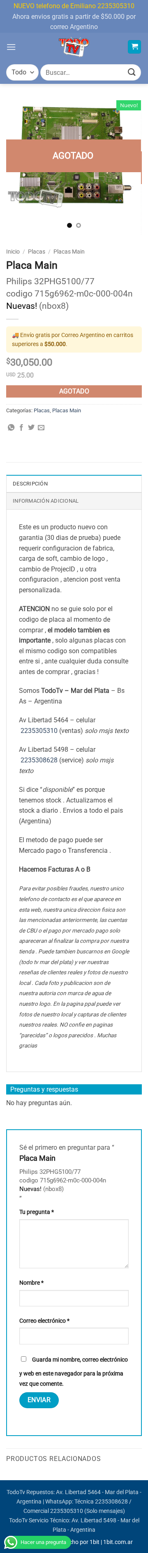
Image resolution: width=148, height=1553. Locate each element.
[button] (11, 47)
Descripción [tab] (30, 484)
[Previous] (19, 167)
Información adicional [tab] (46, 501)
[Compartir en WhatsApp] (11, 428)
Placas (36, 251)
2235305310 (39, 731)
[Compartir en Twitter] (31, 428)
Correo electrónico (44, 1320)
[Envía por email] (41, 428)
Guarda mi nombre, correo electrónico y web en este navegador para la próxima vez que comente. (73, 1372)
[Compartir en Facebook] (21, 428)
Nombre (31, 1282)
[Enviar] (132, 73)
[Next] (128, 167)
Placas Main (69, 251)
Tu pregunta (36, 1212)
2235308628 (39, 760)
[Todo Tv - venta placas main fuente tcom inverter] (74, 47)
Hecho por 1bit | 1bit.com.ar (97, 1542)
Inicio (13, 251)
